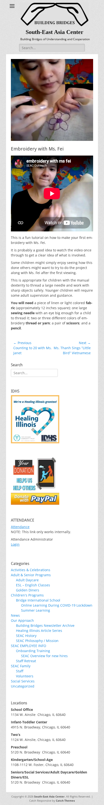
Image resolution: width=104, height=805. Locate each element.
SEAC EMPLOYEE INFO (28, 645)
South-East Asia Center (54, 32)
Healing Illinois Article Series (39, 630)
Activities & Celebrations (30, 570)
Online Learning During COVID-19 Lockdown (56, 605)
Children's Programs (27, 595)
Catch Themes (65, 800)
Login (15, 544)
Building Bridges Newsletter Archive (45, 625)
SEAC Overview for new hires (44, 656)
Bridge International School (38, 600)
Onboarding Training (33, 650)
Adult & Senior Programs (31, 575)
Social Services (23, 681)
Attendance (20, 526)
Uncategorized (22, 686)
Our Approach (22, 620)
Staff (19, 671)
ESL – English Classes (33, 585)
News (15, 615)
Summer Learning (35, 610)
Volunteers (24, 676)
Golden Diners (27, 590)
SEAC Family (20, 666)
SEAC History (26, 635)
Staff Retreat (26, 661)
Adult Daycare (27, 580)
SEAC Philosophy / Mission (37, 640)
